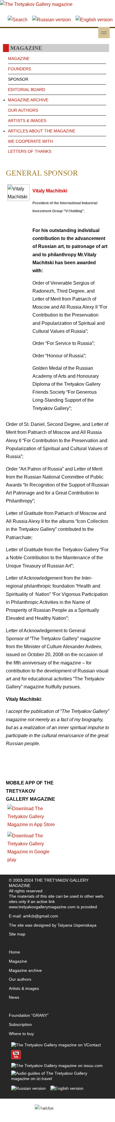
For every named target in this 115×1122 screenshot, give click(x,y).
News (14, 997)
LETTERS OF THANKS (29, 151)
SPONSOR (18, 79)
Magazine (18, 961)
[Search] (17, 19)
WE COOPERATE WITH (30, 141)
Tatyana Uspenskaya (77, 925)
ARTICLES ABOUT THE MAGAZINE (41, 131)
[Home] (36, 4)
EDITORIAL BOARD (26, 89)
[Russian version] (51, 19)
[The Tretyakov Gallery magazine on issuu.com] (57, 1065)
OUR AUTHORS (23, 110)
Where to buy (21, 1033)
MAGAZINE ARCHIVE (28, 100)
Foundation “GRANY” (29, 1015)
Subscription (20, 1024)
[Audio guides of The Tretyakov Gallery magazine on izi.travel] (57, 1078)
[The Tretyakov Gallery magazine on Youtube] (16, 1057)
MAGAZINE (18, 58)
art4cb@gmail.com (40, 916)
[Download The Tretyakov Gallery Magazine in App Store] (32, 824)
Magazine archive (25, 970)
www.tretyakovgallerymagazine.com (42, 906)
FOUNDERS (19, 69)
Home (14, 952)
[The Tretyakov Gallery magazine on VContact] (56, 1044)
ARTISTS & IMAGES (27, 120)
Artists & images (24, 988)
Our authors (20, 979)
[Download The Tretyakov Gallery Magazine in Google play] (32, 859)
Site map (17, 934)
